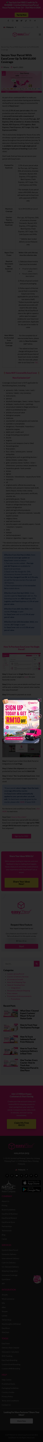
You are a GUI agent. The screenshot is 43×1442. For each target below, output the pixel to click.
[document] (21, 721)
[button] (39, 700)
